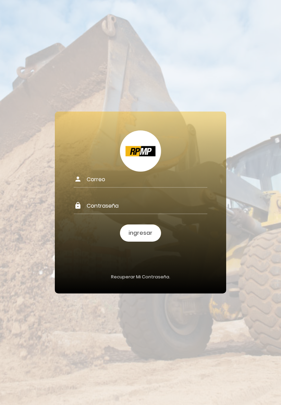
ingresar (140, 233)
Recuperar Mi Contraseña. (140, 277)
